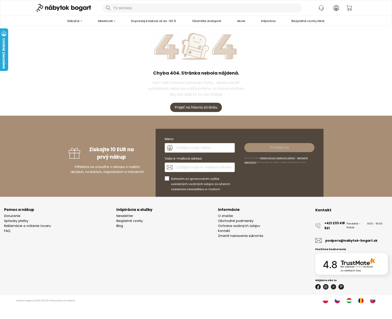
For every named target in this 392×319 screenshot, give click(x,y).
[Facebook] (318, 287)
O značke (225, 216)
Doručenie (12, 216)
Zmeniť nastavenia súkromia (240, 236)
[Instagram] (325, 287)
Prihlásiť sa (279, 147)
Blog (119, 226)
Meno (169, 139)
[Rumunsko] (361, 301)
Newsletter (124, 216)
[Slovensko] (373, 301)
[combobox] (202, 7)
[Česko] (337, 301)
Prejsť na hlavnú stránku (196, 107)
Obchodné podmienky (236, 221)
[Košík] (349, 8)
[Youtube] (333, 287)
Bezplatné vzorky (129, 221)
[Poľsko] (325, 301)
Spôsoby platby (16, 221)
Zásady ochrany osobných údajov (277, 158)
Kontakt (224, 231)
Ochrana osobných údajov (239, 226)
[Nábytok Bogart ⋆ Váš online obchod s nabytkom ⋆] (64, 8)
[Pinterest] (341, 287)
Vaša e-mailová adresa (183, 158)
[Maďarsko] (349, 301)
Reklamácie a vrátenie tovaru (27, 226)
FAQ (7, 231)
